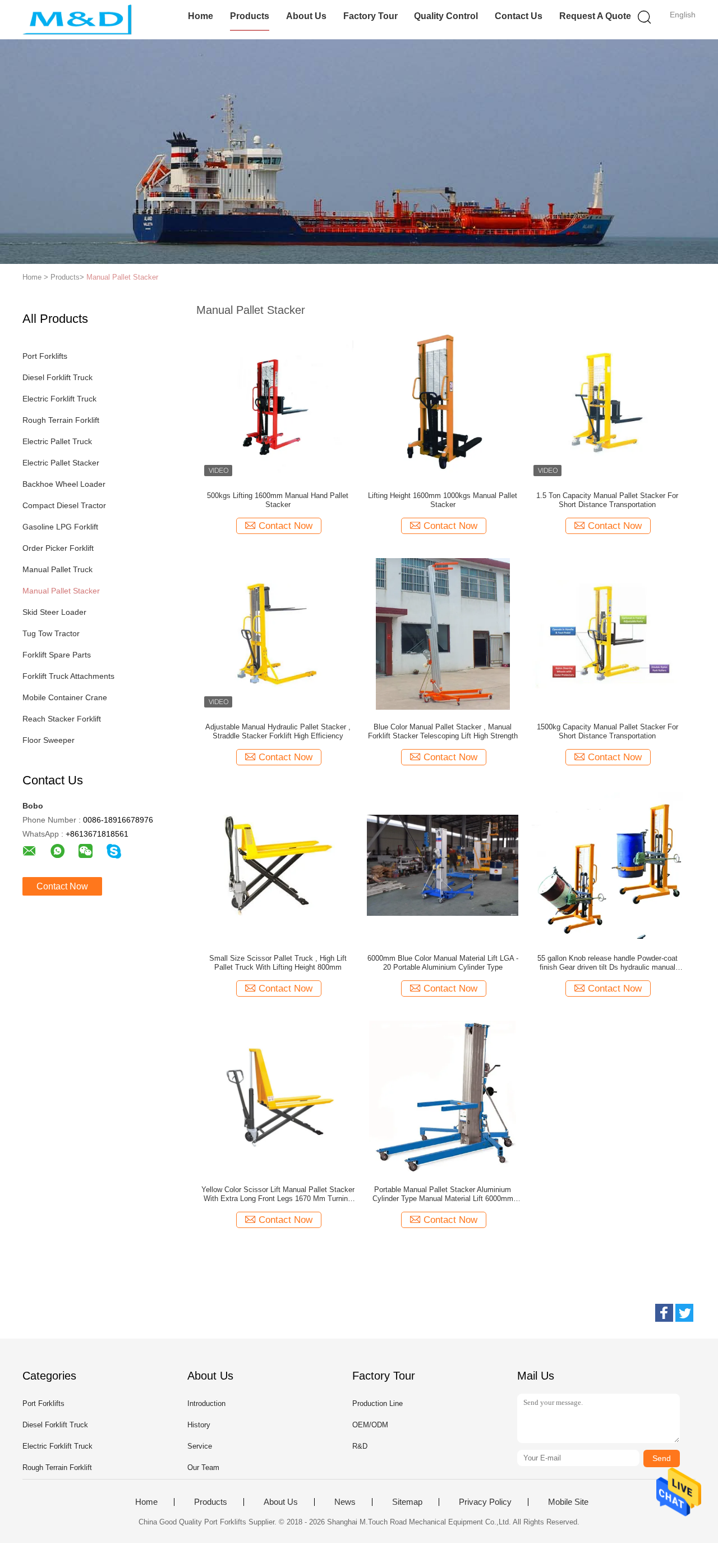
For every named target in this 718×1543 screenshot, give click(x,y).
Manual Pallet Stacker (122, 277)
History (198, 1425)
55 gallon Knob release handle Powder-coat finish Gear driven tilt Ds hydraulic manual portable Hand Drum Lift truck (607, 963)
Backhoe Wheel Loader (63, 484)
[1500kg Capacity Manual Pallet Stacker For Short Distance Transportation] (607, 633)
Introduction (206, 1403)
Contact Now (62, 886)
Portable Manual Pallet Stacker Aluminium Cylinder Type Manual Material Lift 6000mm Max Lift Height (442, 1194)
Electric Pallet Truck (57, 441)
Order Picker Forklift (58, 548)
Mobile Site (568, 1502)
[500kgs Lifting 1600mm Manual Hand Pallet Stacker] (277, 402)
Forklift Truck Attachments (68, 676)
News (345, 1502)
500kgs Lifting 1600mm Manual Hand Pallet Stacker (277, 500)
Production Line (377, 1403)
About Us (306, 16)
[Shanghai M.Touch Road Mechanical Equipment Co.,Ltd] (77, 19)
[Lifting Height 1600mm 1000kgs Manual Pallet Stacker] (442, 402)
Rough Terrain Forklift (60, 420)
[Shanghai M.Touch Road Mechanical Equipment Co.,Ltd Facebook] (664, 1313)
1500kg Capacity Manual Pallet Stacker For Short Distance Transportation (607, 731)
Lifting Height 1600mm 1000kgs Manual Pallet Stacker (442, 500)
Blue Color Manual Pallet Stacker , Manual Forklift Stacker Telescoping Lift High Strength (443, 731)
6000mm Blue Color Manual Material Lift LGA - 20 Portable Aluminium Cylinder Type (442, 962)
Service (199, 1446)
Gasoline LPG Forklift (60, 526)
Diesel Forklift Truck (57, 377)
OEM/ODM (370, 1425)
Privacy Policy (485, 1502)
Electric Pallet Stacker (60, 462)
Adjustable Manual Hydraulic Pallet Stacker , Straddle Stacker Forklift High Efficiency (278, 731)
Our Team (203, 1467)
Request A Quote (595, 16)
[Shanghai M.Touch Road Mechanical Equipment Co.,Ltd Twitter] (684, 1313)
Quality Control (446, 16)
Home (200, 16)
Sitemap (407, 1502)
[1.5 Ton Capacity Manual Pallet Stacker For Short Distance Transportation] (607, 402)
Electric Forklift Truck (59, 398)
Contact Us (518, 16)
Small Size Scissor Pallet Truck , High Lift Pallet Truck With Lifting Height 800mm (278, 962)
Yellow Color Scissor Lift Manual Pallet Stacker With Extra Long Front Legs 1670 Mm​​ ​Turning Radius (278, 1194)
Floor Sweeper (48, 740)
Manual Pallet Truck (57, 569)
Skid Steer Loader (54, 612)
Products (249, 16)
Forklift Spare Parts (56, 654)
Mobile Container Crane (64, 697)
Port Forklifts (44, 355)
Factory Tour (370, 16)
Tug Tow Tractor (51, 633)
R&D (359, 1446)
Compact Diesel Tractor (64, 505)
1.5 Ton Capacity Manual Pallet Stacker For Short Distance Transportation (607, 500)
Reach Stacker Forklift (61, 718)
